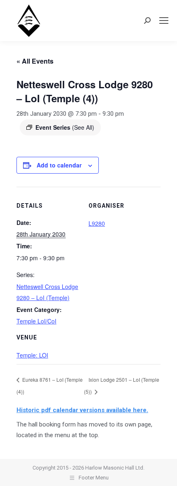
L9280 (96, 223)
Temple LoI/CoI (36, 321)
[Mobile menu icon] (164, 20)
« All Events (35, 61)
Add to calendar (59, 165)
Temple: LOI (32, 355)
